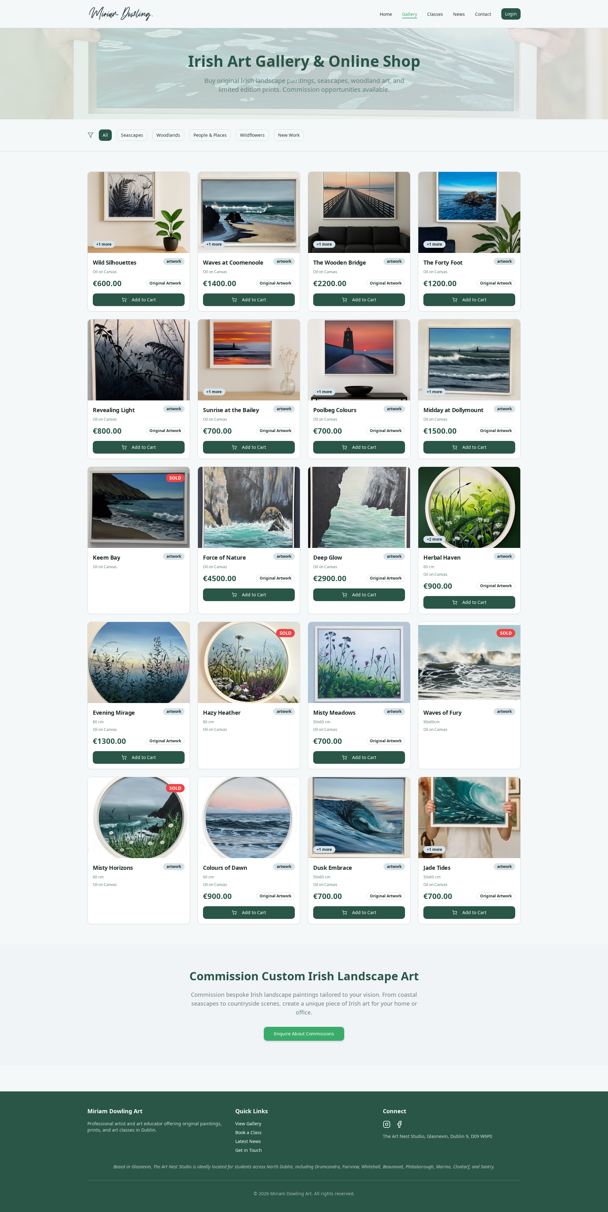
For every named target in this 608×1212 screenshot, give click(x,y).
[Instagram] (386, 1124)
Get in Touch (248, 1150)
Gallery (409, 14)
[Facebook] (399, 1124)
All (105, 135)
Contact (483, 14)
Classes (435, 14)
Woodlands (168, 135)
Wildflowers (252, 135)
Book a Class (248, 1132)
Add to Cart (144, 300)
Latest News (248, 1141)
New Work (289, 135)
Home (386, 14)
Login (511, 14)
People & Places (210, 135)
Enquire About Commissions (304, 1034)
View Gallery (248, 1124)
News (459, 14)
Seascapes (132, 135)
